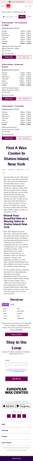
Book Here (9, 57)
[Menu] (3, 6)
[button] (26, 6)
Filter (29, 17)
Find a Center (17, 334)
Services (16, 299)
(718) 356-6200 (9, 134)
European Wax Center (13, 448)
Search (22, 17)
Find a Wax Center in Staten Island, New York (16, 156)
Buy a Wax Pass (24, 57)
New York (20, 169)
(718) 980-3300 (9, 53)
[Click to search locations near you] (4, 17)
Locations (11, 169)
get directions (6, 50)
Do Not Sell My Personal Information (16, 450)
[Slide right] (29, 2)
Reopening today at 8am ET (10, 70)
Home (4, 169)
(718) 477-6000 (9, 95)
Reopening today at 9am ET (10, 28)
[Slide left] (3, 2)
